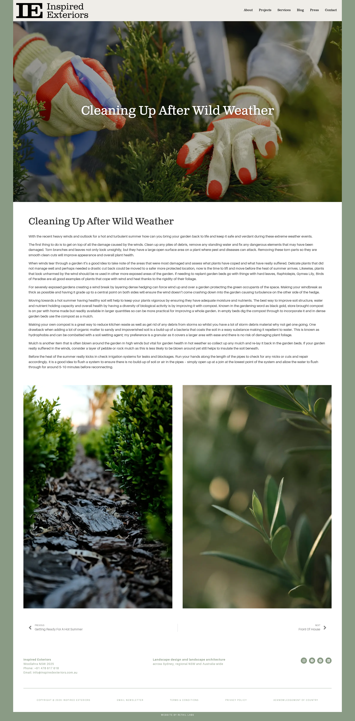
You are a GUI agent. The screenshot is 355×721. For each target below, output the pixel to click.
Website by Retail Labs (177, 715)
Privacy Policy (236, 700)
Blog (300, 10)
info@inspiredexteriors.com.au (55, 672)
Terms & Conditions (184, 700)
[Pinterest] (320, 661)
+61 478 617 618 (46, 668)
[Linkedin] (328, 661)
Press (314, 10)
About (248, 10)
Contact (331, 10)
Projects (265, 10)
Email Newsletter (130, 700)
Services (284, 10)
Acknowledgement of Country (295, 700)
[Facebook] (312, 661)
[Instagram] (304, 661)
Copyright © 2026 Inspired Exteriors (63, 700)
